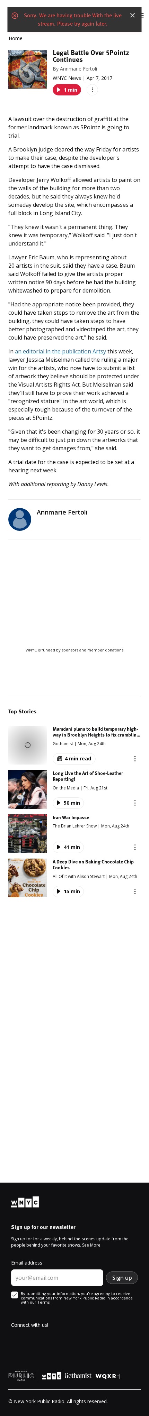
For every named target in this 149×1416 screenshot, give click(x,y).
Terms (44, 1302)
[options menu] (92, 89)
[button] (74, 745)
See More (91, 1245)
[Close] (133, 15)
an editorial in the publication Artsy (60, 351)
